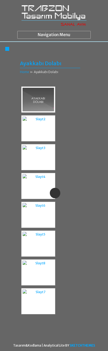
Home (24, 72)
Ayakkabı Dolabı (40, 63)
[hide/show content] (85, 63)
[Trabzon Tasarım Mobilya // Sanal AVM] (53, 16)
